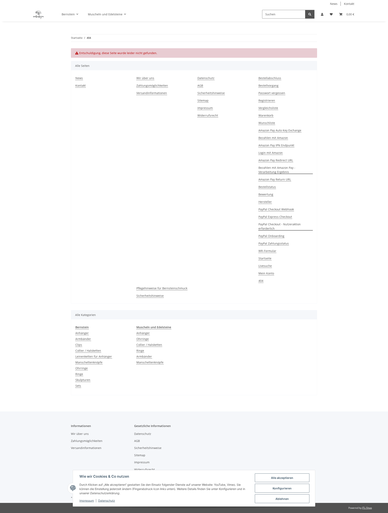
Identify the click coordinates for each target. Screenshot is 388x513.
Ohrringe (81, 368)
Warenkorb (265, 115)
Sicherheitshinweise (211, 93)
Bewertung (265, 194)
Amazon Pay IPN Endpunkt (276, 145)
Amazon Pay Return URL (274, 179)
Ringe (79, 374)
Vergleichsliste (268, 108)
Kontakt (349, 4)
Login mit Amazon (270, 153)
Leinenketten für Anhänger (93, 356)
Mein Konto (266, 273)
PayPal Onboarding (271, 236)
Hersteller (265, 202)
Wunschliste (266, 123)
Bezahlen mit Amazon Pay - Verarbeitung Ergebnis (276, 170)
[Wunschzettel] (331, 14)
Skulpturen (82, 380)
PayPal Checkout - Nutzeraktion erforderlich (279, 226)
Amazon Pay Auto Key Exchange (279, 130)
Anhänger (82, 333)
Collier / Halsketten (88, 350)
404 (260, 281)
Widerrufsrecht (207, 115)
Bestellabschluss (269, 78)
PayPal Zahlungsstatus (273, 243)
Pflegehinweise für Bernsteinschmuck (161, 288)
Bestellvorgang (268, 85)
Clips (78, 345)
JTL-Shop (367, 508)
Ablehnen (282, 498)
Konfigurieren (282, 488)
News (333, 4)
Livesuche (265, 266)
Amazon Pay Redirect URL (275, 160)
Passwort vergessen (271, 93)
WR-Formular (267, 251)
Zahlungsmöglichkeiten (152, 85)
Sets (78, 386)
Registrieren (266, 100)
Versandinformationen (151, 93)
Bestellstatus (267, 187)
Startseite (264, 258)
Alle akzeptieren (282, 477)
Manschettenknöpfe (88, 362)
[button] (322, 14)
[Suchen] (309, 14)
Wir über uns (145, 78)
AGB (200, 85)
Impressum (86, 500)
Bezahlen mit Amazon (273, 138)
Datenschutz (106, 500)
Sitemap (203, 100)
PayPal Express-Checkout (275, 217)
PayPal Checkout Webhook (276, 209)
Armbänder (83, 339)
